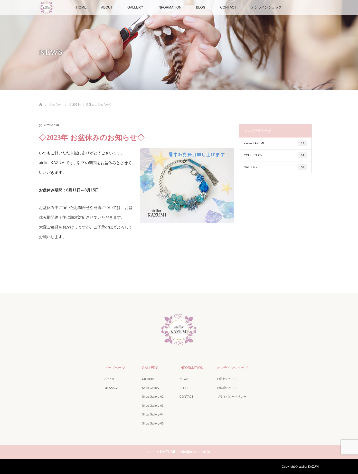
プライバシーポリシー (231, 396)
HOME (81, 7)
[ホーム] (40, 99)
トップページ (114, 368)
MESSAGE (111, 388)
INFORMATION (169, 7)
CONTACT (228, 7)
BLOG (201, 7)
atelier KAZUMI (274, 143)
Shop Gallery (150, 388)
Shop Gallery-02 (153, 396)
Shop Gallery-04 (153, 414)
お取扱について (227, 379)
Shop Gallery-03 (153, 405)
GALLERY (135, 7)
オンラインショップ (266, 7)
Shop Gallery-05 (153, 423)
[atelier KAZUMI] (179, 343)
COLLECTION (274, 155)
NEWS (183, 379)
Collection (148, 379)
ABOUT (107, 7)
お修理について (227, 388)
